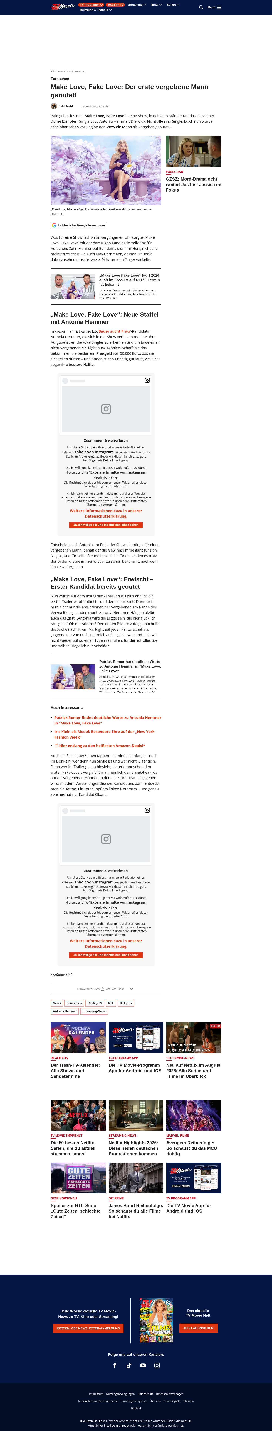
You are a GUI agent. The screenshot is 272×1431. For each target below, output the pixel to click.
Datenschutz (145, 1394)
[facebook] (114, 1365)
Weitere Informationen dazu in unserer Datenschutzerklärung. (106, 513)
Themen (188, 1401)
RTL (111, 1003)
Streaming (135, 4)
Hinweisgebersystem (133, 1401)
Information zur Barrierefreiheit (98, 1401)
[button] (106, 989)
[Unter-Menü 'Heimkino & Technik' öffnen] (110, 10)
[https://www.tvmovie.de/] (63, 7)
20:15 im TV (116, 4)
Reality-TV (95, 1003)
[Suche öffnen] (201, 7)
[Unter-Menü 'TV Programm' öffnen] (101, 5)
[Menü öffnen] (219, 7)
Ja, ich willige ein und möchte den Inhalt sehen (106, 524)
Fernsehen (78, 71)
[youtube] (143, 1365)
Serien (171, 4)
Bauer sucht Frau (114, 331)
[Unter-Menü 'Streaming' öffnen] (144, 5)
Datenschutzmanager (169, 1394)
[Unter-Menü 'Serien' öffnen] (178, 5)
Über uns (155, 1401)
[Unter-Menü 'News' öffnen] (160, 5)
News (155, 4)
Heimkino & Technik (94, 9)
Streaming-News (94, 1011)
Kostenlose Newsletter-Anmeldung (88, 1328)
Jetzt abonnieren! (198, 1328)
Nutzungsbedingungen (120, 1394)
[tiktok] (129, 1365)
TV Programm (89, 4)
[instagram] (157, 1365)
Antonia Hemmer (65, 1011)
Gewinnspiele (172, 1401)
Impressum (96, 1394)
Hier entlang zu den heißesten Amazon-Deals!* (102, 745)
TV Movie (56, 71)
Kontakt (136, 1408)
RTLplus (126, 1003)
